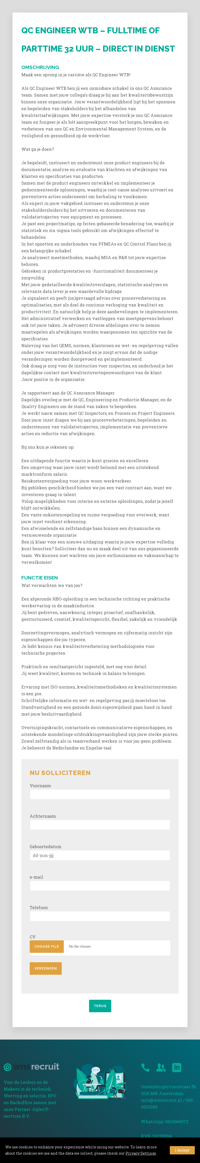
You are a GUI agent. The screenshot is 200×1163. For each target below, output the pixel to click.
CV (33, 937)
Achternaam (43, 816)
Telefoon (39, 907)
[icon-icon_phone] (147, 1068)
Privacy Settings (141, 1153)
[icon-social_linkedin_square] (176, 1068)
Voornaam (40, 785)
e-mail (36, 877)
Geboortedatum (45, 846)
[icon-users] (162, 1068)
